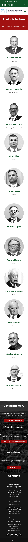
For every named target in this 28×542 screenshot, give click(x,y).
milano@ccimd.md (14, 530)
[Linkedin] (5, 5)
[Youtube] (8, 5)
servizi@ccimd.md (14, 513)
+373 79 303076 (14, 495)
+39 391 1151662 (14, 528)
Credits (22, 540)
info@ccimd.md (13, 1)
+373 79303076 (4, 1)
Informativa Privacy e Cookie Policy (12, 540)
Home (4, 26)
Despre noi (9, 26)
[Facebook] (2, 5)
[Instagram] (11, 5)
